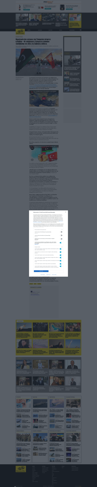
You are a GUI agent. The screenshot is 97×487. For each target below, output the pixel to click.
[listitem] (48, 229)
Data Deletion (43, 274)
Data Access (48, 274)
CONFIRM (41, 271)
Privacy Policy (54, 274)
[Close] (66, 212)
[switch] (61, 232)
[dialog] (48, 243)
